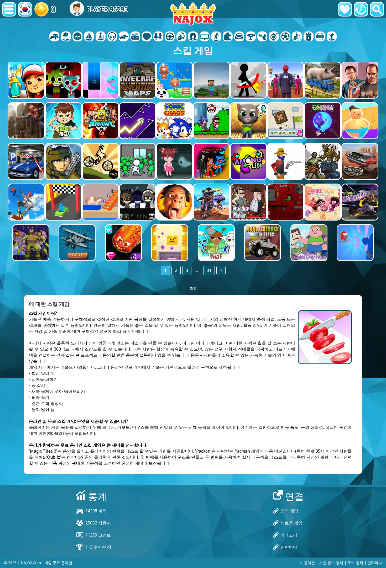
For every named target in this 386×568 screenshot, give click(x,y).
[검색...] (377, 9)
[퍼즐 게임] (227, 36)
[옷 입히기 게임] (158, 36)
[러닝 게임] (251, 36)
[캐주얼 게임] (135, 36)
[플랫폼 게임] (216, 36)
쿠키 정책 (355, 562)
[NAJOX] (193, 13)
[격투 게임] (181, 36)
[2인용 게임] (54, 36)
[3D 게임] (66, 36)
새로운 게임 (291, 523)
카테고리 (288, 535)
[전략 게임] (297, 36)
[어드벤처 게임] (89, 36)
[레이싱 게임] (239, 36)
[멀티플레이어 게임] (204, 36)
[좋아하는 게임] (345, 9)
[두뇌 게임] (112, 36)
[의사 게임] (147, 36)
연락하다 (288, 547)
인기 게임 (289, 511)
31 (209, 270)
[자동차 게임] (123, 36)
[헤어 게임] (193, 36)
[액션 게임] (77, 36)
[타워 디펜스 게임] (308, 36)
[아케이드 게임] (100, 36)
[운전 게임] (170, 36)
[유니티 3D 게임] (320, 36)
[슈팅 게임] (262, 36)
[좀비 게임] (331, 36)
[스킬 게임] (274, 36)
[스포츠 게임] (285, 36)
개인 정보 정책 (331, 562)
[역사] (361, 9)
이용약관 (307, 562)
